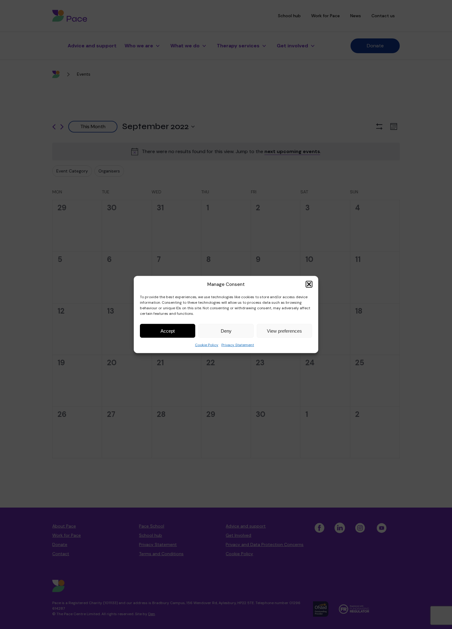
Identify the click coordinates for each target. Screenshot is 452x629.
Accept (168, 330)
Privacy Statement (237, 344)
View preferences (284, 330)
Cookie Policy (206, 344)
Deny (226, 330)
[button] (309, 284)
